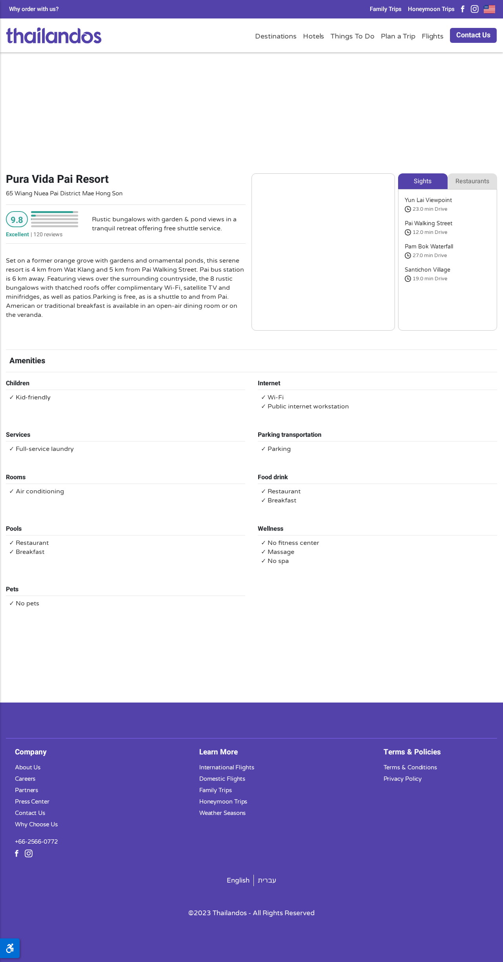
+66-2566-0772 (36, 841)
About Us (27, 767)
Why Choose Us (36, 824)
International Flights (226, 767)
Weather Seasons (222, 813)
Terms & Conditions (410, 767)
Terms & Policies (412, 752)
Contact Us (473, 35)
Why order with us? (34, 9)
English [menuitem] (238, 880)
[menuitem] (238, 880)
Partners (26, 790)
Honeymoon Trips (431, 9)
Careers (25, 778)
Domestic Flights (222, 778)
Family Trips (386, 9)
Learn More (218, 752)
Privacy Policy (403, 778)
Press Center (32, 801)
